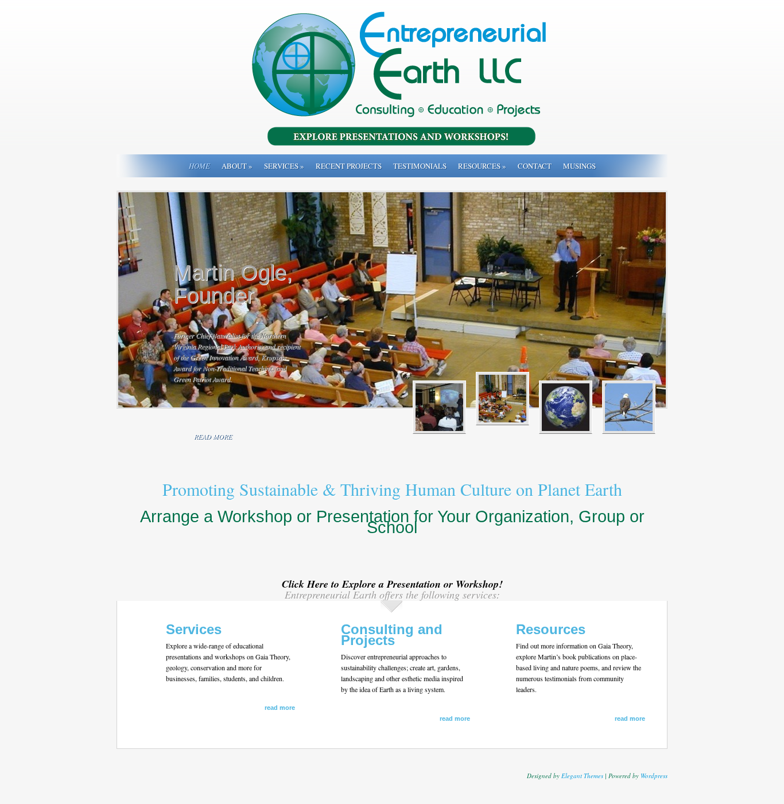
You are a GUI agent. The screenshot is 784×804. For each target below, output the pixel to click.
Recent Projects (349, 166)
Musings (579, 166)
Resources (482, 166)
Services (284, 166)
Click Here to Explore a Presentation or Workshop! (392, 584)
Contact (535, 166)
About (237, 166)
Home (199, 166)
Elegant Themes (582, 775)
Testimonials (420, 166)
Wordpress (654, 775)
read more (213, 436)
